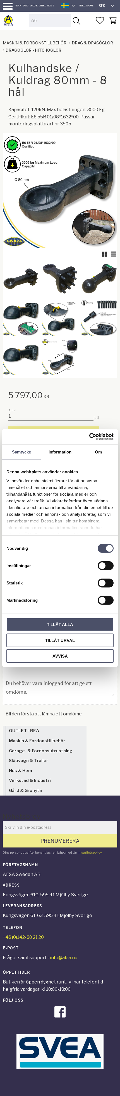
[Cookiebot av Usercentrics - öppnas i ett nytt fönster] (89, 436)
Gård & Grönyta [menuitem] (25, 790)
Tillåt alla (60, 624)
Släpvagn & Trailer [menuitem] (28, 760)
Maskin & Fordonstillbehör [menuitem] (37, 740)
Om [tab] (98, 452)
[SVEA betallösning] (60, 1067)
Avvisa (60, 656)
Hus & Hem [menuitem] (20, 770)
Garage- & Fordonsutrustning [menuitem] (41, 750)
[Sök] (76, 20)
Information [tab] (60, 452)
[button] (8, 6)
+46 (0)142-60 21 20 (23, 937)
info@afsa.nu (63, 957)
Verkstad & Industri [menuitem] (30, 780)
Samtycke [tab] (21, 452)
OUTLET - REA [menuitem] (24, 730)
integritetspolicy (90, 852)
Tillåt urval (60, 640)
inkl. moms (86, 5)
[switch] (106, 565)
